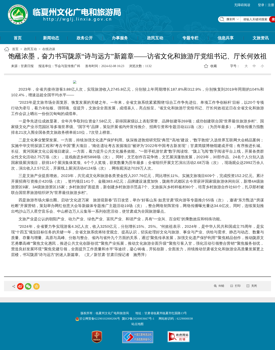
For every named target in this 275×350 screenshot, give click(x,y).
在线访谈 (48, 49)
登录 (261, 5)
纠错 (221, 285)
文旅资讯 (261, 38)
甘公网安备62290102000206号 (100, 318)
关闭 (254, 285)
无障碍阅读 (242, 5)
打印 (238, 285)
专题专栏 (190, 38)
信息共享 (226, 38)
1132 (148, 66)
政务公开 (85, 38)
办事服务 (120, 38)
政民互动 (155, 38)
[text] (255, 19)
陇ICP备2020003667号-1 (138, 318)
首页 (18, 38)
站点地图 (137, 324)
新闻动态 (51, 38)
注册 (271, 5)
